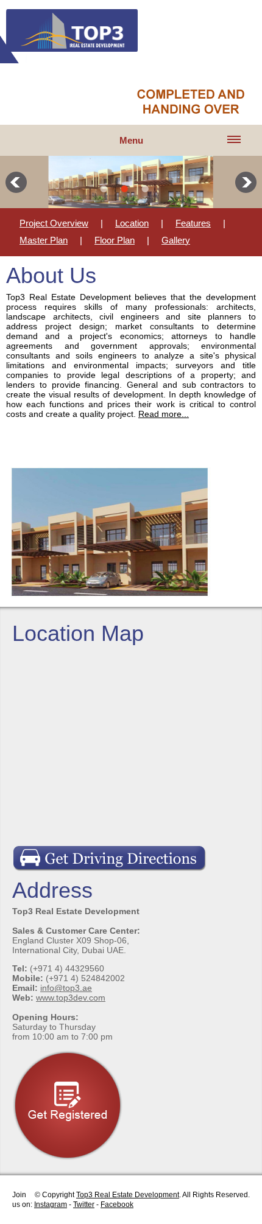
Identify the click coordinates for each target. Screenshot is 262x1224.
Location (132, 223)
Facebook (117, 1204)
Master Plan (43, 240)
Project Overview (53, 223)
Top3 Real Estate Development (127, 1195)
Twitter (83, 1204)
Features (193, 223)
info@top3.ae (66, 988)
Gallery (175, 240)
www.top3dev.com (70, 997)
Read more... (163, 414)
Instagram (50, 1204)
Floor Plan (114, 240)
